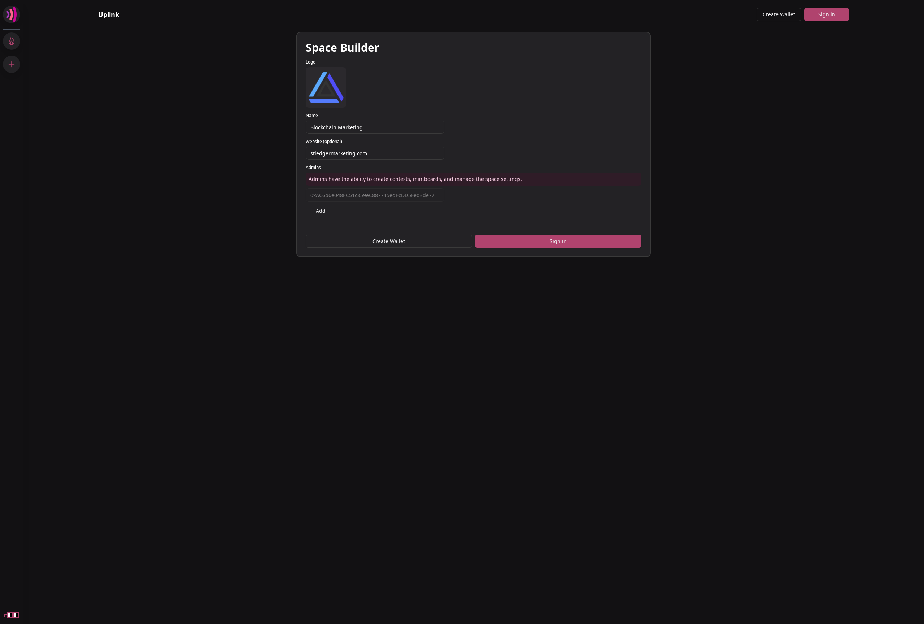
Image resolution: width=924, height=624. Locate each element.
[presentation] (326, 87)
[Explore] (11, 41)
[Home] (11, 14)
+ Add (318, 210)
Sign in (826, 14)
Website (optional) (324, 141)
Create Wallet (779, 14)
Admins (313, 167)
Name (312, 115)
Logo (310, 62)
